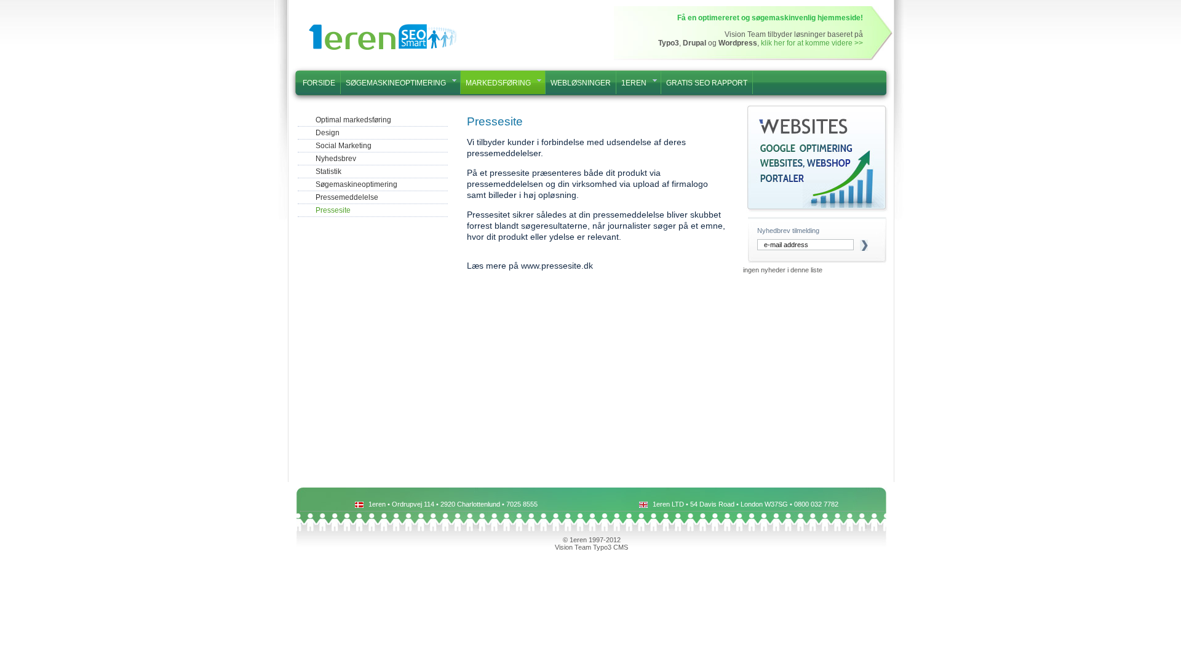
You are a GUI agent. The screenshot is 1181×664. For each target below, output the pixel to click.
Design (328, 132)
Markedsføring (498, 83)
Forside (319, 83)
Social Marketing (344, 145)
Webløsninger (581, 83)
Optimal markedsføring (353, 120)
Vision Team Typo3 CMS (591, 547)
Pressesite (333, 210)
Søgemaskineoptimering (396, 83)
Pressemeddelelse (347, 197)
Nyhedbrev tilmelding (788, 230)
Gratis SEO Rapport (706, 83)
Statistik (328, 171)
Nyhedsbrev (336, 158)
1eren (633, 83)
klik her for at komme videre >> (812, 43)
